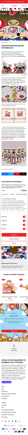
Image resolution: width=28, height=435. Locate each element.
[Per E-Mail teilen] (23, 174)
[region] (14, 347)
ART (10, 42)
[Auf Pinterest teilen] (17, 174)
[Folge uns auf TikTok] (19, 421)
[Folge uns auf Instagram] (9, 421)
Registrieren (14, 331)
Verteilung (4, 398)
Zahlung (4, 403)
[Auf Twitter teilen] (11, 174)
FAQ (3, 407)
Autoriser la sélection (14, 238)
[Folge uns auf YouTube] (15, 421)
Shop (3, 386)
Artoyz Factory (5, 396)
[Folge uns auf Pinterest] (12, 421)
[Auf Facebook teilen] (5, 174)
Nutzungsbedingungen (8, 410)
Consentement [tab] (4, 194)
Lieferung (4, 405)
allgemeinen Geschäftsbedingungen (14, 186)
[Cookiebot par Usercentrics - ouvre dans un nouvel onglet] (21, 190)
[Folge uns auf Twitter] (5, 421)
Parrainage (4, 417)
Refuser (14, 243)
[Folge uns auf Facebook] (2, 421)
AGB (3, 389)
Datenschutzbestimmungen (8, 187)
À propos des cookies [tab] (21, 194)
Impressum (4, 391)
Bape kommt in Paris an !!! (10, 263)
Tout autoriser (14, 234)
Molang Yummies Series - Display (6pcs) (9, 297)
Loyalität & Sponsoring (8, 414)
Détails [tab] (12, 194)
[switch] (25, 221)
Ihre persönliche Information (9, 394)
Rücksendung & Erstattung (9, 412)
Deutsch (20, 425)
